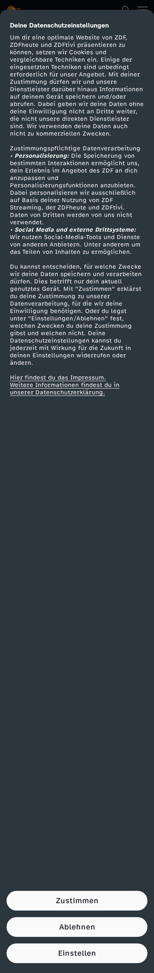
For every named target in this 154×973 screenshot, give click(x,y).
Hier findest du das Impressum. (58, 377)
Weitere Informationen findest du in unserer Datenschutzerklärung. (65, 389)
